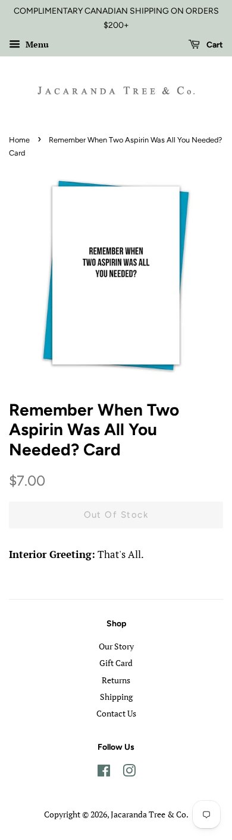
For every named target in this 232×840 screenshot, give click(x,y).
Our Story (116, 646)
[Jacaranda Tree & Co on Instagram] (129, 772)
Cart (214, 45)
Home (19, 139)
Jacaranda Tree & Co (148, 814)
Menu (36, 44)
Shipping (116, 696)
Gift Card (116, 662)
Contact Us (116, 713)
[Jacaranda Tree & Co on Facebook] (104, 772)
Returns (116, 680)
